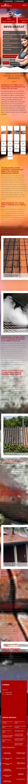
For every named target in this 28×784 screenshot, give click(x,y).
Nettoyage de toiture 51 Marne (7, 753)
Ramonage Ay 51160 (19, 730)
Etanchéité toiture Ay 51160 (6, 740)
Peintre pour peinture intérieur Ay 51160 (19, 744)
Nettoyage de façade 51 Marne (7, 759)
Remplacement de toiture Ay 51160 (7, 722)
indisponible (9, 1)
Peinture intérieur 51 (20, 779)
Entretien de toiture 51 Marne (7, 764)
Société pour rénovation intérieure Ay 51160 (20, 739)
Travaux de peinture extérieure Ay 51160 (19, 734)
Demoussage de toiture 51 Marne (7, 781)
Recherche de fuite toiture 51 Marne (20, 753)
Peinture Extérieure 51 (21, 769)
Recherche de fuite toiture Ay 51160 (20, 727)
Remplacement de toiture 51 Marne (21, 763)
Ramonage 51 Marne (20, 758)
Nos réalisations (9, 20)
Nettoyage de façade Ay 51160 (7, 727)
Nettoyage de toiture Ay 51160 (20, 722)
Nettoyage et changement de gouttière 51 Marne (7, 770)
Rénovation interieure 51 (21, 774)
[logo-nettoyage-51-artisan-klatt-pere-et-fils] (6, 5)
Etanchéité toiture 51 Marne (7, 776)
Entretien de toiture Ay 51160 (7, 731)
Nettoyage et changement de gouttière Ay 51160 (7, 736)
